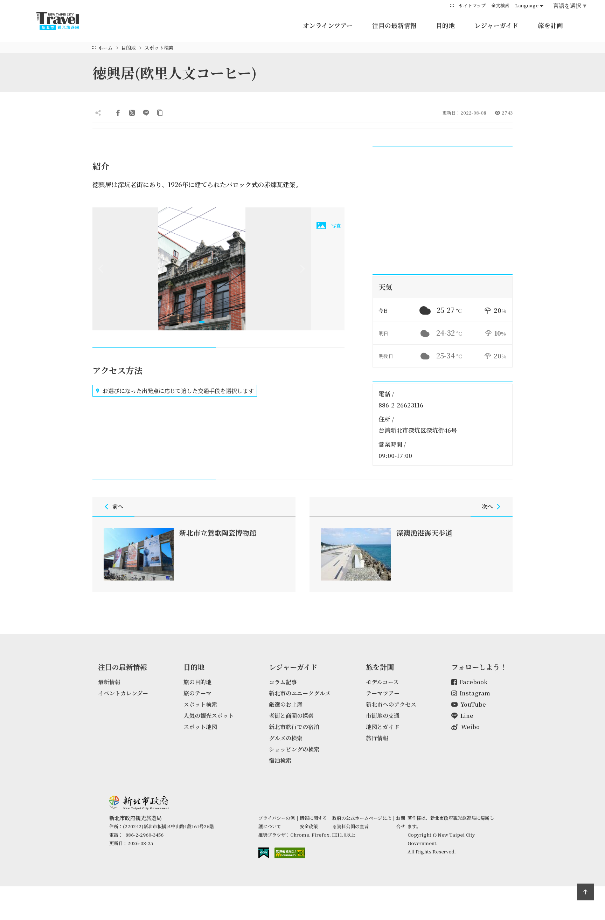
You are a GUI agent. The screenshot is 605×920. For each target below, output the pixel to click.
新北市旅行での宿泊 (294, 727)
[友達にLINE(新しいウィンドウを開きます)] (146, 113)
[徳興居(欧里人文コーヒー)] (201, 268)
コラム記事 (283, 682)
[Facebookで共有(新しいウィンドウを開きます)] (118, 113)
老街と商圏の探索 (291, 716)
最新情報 (109, 682)
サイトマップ (472, 5)
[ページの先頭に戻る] (585, 892)
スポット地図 (200, 727)
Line (466, 716)
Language (526, 5)
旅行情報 (377, 738)
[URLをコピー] (160, 113)
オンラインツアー (328, 25)
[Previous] (100, 268)
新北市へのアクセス (391, 704)
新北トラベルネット (64, 21)
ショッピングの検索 (294, 749)
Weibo (470, 727)
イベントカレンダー (123, 693)
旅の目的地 (197, 682)
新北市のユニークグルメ (300, 693)
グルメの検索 (285, 738)
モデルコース (382, 682)
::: (452, 5)
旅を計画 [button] (550, 25)
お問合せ (400, 822)
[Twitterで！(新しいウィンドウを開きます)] (132, 113)
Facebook (473, 682)
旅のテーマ (197, 693)
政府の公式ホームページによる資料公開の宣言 (361, 822)
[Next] (302, 268)
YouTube (473, 704)
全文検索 (500, 5)
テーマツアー (382, 693)
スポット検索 (159, 47)
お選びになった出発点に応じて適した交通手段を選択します (178, 391)
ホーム (105, 47)
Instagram (475, 693)
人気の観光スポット (208, 716)
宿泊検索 (280, 760)
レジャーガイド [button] (496, 25)
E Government (263, 852)
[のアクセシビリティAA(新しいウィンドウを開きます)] (289, 852)
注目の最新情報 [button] (394, 25)
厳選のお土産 (285, 704)
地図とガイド (382, 727)
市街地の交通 (382, 716)
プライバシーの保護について (276, 822)
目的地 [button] (445, 25)
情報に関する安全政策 (313, 822)
